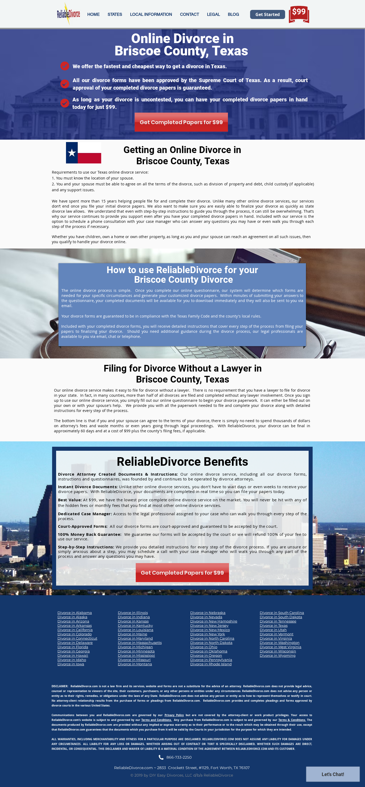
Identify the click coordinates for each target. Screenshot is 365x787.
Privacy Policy (174, 715)
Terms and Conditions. (156, 720)
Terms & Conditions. (292, 720)
